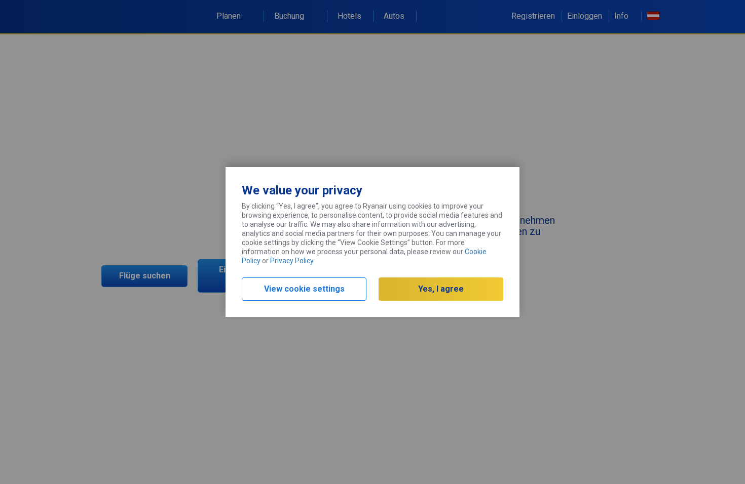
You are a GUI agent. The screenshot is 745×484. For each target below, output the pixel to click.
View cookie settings (304, 289)
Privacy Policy (291, 261)
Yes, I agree (441, 289)
